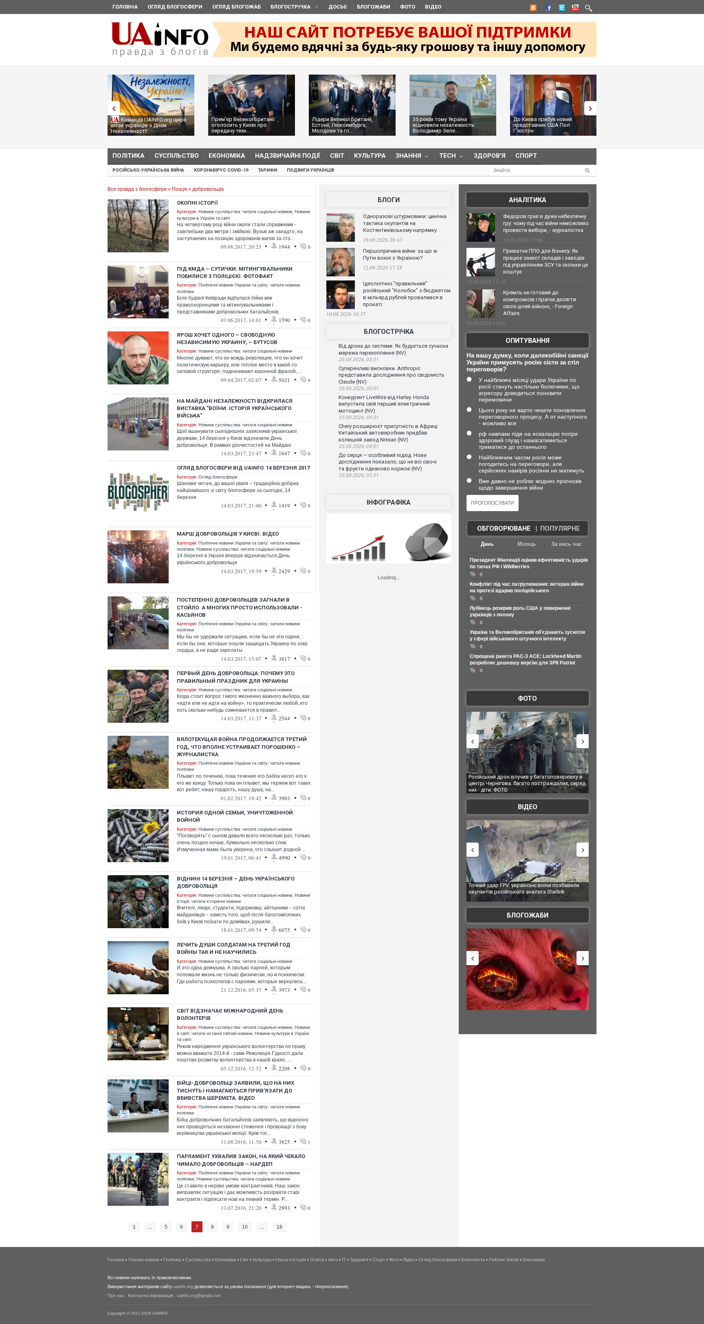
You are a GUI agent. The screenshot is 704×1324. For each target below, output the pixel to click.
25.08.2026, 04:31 (358, 417)
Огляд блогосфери (174, 7)
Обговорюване (503, 528)
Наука (281, 1259)
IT (344, 1259)
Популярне (560, 528)
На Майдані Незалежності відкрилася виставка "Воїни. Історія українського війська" (235, 408)
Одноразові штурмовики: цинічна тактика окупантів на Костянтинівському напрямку (405, 223)
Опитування (528, 340)
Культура (370, 155)
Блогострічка (288, 8)
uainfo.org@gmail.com (199, 1295)
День (487, 544)
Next (592, 108)
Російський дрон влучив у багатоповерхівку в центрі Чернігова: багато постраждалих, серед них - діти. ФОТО (527, 783)
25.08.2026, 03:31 (358, 475)
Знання (406, 157)
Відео (433, 7)
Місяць (526, 544)
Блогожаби (373, 7)
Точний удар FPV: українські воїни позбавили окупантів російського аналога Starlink (524, 888)
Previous (111, 108)
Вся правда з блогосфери (137, 189)
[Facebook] (546, 8)
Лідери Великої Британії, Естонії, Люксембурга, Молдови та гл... (342, 125)
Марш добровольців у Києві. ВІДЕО (228, 534)
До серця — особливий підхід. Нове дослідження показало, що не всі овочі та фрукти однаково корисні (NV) (388, 462)
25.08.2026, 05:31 (358, 359)
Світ (337, 155)
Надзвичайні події (287, 155)
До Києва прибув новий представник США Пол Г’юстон (542, 125)
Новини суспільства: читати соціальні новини (245, 211)
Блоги (389, 200)
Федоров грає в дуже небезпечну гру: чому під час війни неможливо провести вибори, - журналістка (546, 223)
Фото (407, 7)
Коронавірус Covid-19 (221, 170)
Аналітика (527, 200)
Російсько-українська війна (148, 170)
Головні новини (143, 1259)
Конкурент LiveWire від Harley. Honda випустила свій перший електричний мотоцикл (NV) (384, 404)
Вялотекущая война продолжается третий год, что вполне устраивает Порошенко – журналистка (242, 746)
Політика (128, 155)
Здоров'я (490, 155)
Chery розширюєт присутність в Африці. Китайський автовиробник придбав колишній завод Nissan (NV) (389, 433)
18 (279, 1227)
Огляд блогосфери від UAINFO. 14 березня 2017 (243, 468)
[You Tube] (574, 8)
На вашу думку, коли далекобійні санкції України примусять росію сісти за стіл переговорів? (527, 362)
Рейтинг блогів (504, 1259)
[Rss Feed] (532, 8)
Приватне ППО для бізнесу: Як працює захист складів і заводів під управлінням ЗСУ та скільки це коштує (545, 261)
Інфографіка (389, 502)
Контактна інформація (150, 1295)
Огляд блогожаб (236, 7)
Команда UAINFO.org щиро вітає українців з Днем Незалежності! (149, 125)
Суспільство (176, 155)
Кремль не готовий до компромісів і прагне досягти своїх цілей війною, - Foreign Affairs (539, 302)
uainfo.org (183, 1286)
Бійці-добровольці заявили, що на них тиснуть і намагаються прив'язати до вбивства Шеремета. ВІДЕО (235, 1090)
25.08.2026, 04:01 (358, 446)
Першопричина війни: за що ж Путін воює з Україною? (400, 254)
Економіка (227, 155)
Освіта (317, 1259)
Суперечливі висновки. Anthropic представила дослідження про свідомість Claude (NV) (391, 375)
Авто (333, 1259)
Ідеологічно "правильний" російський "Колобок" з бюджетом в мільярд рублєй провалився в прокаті (407, 293)
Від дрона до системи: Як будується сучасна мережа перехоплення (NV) (393, 349)
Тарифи (267, 170)
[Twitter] (560, 8)
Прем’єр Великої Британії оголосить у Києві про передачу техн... (243, 125)
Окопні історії (197, 203)
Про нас (116, 1295)
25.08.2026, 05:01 (358, 388)
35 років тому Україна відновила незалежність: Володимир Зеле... (444, 125)
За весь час (566, 544)
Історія (299, 1259)
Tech (445, 157)
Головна (125, 7)
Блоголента (473, 1259)
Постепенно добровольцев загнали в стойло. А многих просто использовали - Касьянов (239, 607)
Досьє (337, 7)
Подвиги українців (310, 170)
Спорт (526, 155)
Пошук (179, 189)
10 (245, 1227)
